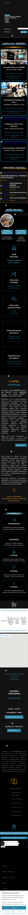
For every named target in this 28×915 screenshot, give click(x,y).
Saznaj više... (20, 445)
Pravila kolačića (22, 904)
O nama (7, 8)
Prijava (3, 846)
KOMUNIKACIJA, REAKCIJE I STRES (14, 102)
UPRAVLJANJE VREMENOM (17, 198)
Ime (2, 841)
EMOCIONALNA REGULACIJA (18, 192)
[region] (14, 903)
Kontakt (7, 9)
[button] (14, 12)
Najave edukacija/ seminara (13, 4)
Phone (2, 845)
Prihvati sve (14, 907)
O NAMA (14, 381)
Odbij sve (20, 911)
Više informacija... (4, 180)
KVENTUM (14, 385)
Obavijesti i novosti (10, 5)
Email (3, 843)
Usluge (7, 7)
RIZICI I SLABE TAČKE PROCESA (14, 126)
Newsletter (24, 32)
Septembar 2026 (15, 185)
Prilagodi (7, 911)
